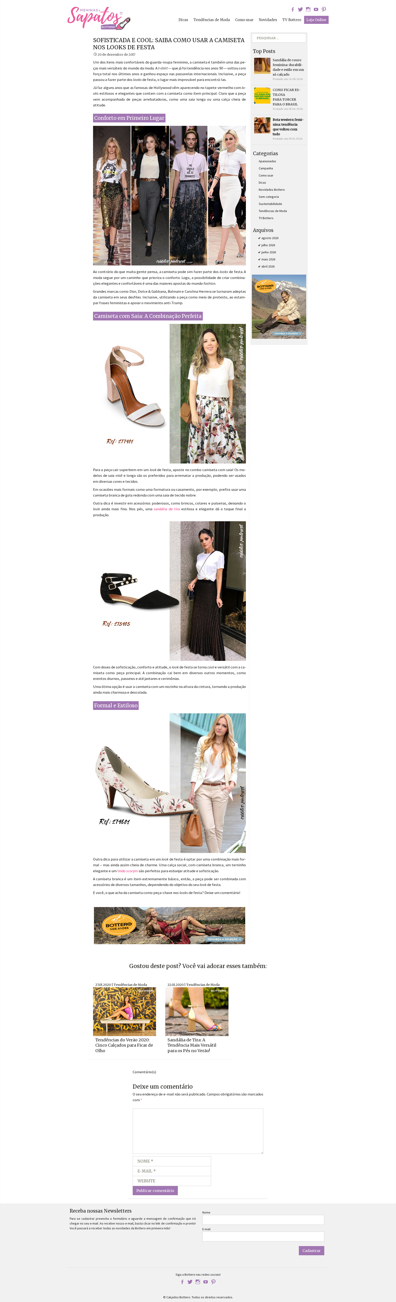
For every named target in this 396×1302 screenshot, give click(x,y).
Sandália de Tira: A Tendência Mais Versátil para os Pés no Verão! (192, 1045)
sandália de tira (167, 508)
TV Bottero (291, 20)
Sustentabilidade (270, 204)
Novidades (268, 20)
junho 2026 (268, 252)
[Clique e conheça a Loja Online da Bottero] (169, 925)
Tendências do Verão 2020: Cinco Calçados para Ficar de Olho (124, 1045)
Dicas (183, 20)
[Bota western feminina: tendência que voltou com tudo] (262, 125)
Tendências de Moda (211, 20)
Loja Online (316, 20)
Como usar (244, 20)
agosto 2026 (269, 238)
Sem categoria (269, 197)
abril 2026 (268, 266)
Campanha (266, 168)
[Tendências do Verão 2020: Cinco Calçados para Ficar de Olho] (124, 1011)
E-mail (206, 1229)
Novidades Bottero (272, 190)
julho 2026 (268, 245)
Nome (206, 1212)
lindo (127, 870)
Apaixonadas (267, 161)
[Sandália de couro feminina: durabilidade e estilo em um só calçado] (262, 65)
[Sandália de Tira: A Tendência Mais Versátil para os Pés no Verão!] (196, 1011)
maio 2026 (268, 259)
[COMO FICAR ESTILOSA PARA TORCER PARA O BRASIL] (262, 95)
